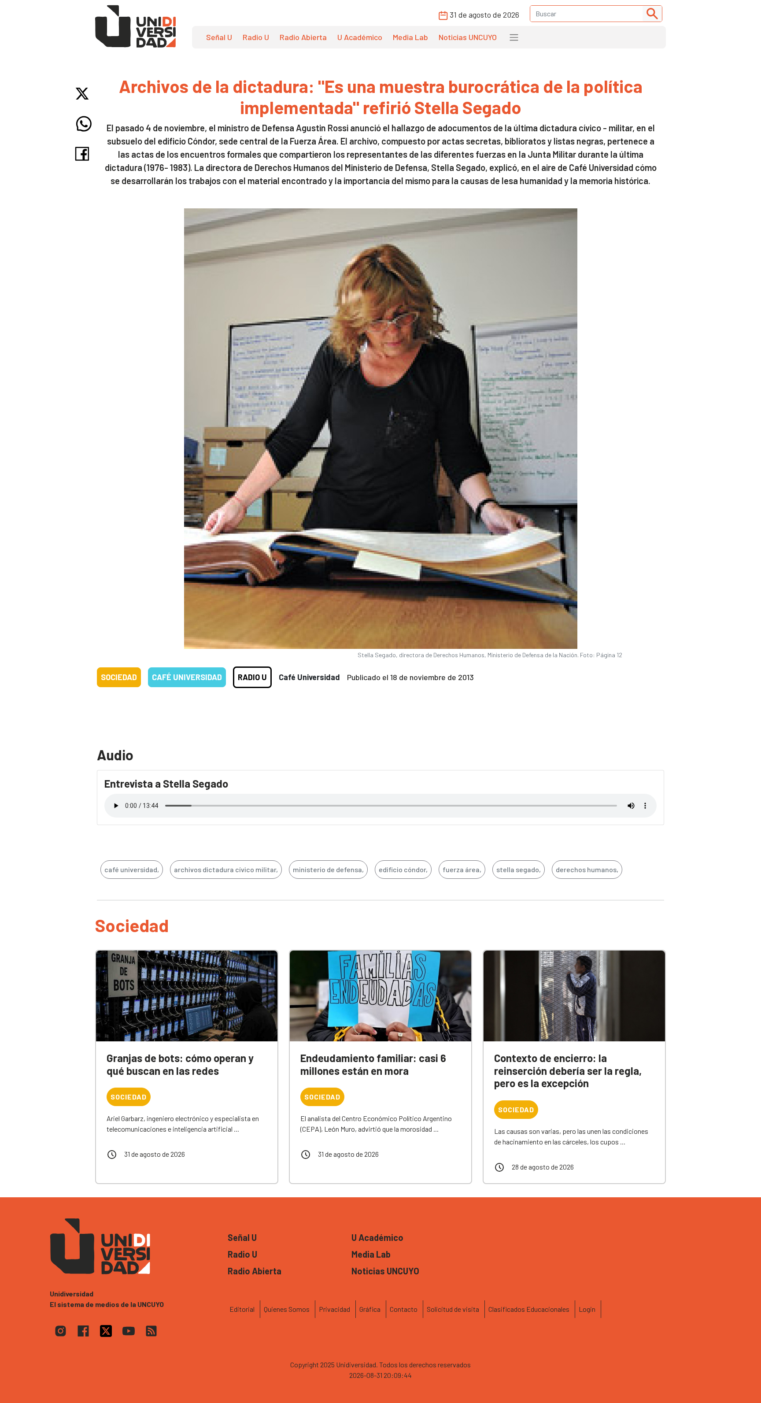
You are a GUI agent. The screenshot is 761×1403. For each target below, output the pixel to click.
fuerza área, (462, 869)
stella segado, (518, 869)
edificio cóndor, (403, 869)
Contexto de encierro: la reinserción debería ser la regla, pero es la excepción (568, 1070)
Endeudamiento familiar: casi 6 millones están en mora (373, 1064)
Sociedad (119, 677)
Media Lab (410, 37)
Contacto (403, 1309)
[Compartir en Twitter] (84, 93)
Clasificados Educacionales (528, 1309)
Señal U (219, 37)
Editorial (242, 1309)
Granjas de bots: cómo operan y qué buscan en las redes (180, 1064)
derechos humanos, (587, 869)
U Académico (359, 37)
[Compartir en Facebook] (84, 154)
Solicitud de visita (453, 1309)
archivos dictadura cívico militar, (226, 869)
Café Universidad (187, 677)
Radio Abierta (303, 37)
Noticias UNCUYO (468, 37)
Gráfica (369, 1309)
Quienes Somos (287, 1309)
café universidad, (131, 869)
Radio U (256, 37)
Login (587, 1309)
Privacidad (334, 1309)
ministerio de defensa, (328, 869)
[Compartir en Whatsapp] (84, 124)
